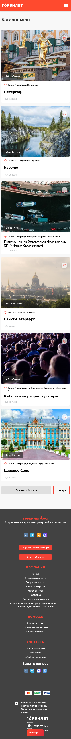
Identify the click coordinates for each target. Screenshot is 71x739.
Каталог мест (35, 590)
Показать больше (26, 490)
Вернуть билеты (35, 556)
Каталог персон (35, 586)
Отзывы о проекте (35, 578)
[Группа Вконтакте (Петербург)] (26, 535)
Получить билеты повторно (35, 547)
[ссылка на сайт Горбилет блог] (35, 518)
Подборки (35, 595)
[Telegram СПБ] (32, 535)
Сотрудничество (35, 582)
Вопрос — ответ (35, 623)
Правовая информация (35, 599)
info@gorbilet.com (35, 657)
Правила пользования (35, 627)
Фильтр (33, 732)
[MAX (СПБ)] (45, 535)
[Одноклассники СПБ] (39, 535)
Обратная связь (35, 631)
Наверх (61, 490)
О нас (35, 573)
